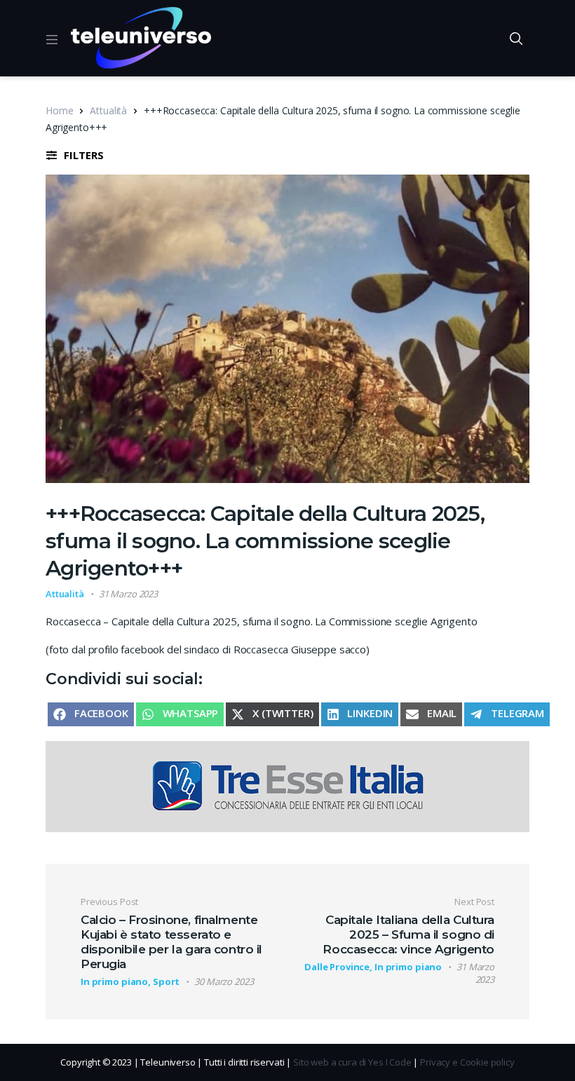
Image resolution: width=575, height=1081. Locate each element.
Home (59, 110)
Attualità (108, 110)
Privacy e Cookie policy (467, 1062)
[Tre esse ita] (287, 785)
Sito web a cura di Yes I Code (352, 1062)
